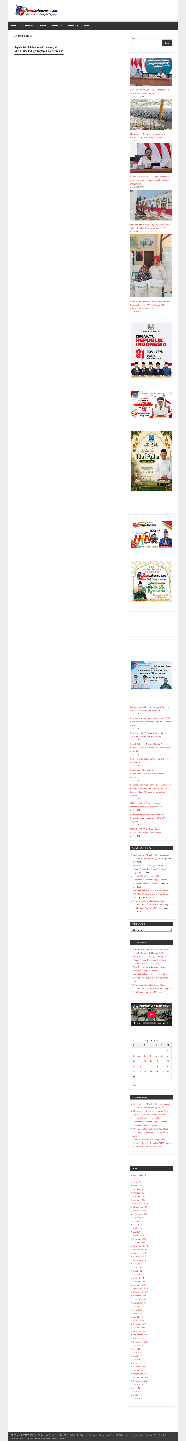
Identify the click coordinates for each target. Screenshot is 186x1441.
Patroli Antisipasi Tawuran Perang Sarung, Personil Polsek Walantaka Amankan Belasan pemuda (150, 747)
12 (145, 1060)
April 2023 (138, 1317)
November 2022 (140, 1334)
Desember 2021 (140, 1373)
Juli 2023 (137, 1306)
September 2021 (141, 1380)
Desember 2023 (140, 1288)
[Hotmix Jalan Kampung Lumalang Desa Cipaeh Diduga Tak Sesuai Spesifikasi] (151, 114)
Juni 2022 (137, 1352)
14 (157, 1060)
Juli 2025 (137, 1221)
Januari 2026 (139, 1199)
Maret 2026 (138, 1192)
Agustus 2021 (139, 1384)
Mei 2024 (137, 1270)
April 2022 (138, 1359)
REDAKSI (87, 25)
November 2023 (140, 1292)
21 (157, 1066)
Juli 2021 (137, 1388)
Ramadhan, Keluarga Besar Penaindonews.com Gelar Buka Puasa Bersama (147, 773)
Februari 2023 (139, 1324)
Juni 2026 (137, 1182)
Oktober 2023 (139, 1295)
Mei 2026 (137, 1185)
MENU (13, 25)
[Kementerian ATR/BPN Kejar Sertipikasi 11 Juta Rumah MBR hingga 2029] (151, 72)
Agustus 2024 (139, 1260)
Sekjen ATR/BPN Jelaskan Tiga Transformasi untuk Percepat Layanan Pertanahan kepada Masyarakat (150, 180)
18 (139, 1066)
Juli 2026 (137, 1178)
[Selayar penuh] (168, 1023)
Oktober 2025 (139, 1210)
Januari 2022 (139, 1370)
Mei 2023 (137, 1313)
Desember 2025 (140, 1203)
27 (151, 1071)
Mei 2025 (137, 1228)
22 (162, 1066)
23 (168, 1066)
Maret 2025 (138, 1235)
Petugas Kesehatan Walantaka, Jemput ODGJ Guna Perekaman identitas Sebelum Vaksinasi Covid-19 (150, 721)
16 (168, 1060)
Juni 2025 (137, 1224)
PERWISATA (57, 25)
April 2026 (138, 1189)
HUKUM (43, 25)
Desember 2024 (140, 1246)
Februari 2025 (139, 1238)
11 (139, 1060)
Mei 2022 (137, 1356)
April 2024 (138, 1274)
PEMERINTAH (28, 25)
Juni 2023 (137, 1309)
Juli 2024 (137, 1263)
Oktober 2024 (139, 1253)
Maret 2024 (138, 1278)
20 (151, 1066)
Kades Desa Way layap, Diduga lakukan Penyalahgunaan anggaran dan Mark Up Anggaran (148, 818)
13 (151, 1060)
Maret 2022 (138, 1363)
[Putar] (134, 1023)
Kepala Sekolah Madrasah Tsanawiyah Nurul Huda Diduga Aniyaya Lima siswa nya (38, 49)
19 (145, 1066)
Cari (133, 37)
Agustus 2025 (139, 1217)
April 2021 (138, 1398)
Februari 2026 (139, 1196)
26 (145, 1071)
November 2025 (140, 1207)
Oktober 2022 (139, 1338)
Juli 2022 (137, 1348)
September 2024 (141, 1256)
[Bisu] (164, 1023)
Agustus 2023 (139, 1302)
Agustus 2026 (139, 1175)
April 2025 (138, 1231)
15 (162, 1060)
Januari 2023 (139, 1327)
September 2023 (141, 1299)
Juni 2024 (137, 1267)
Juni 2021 (137, 1391)
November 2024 (140, 1249)
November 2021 (140, 1377)
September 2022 (141, 1341)
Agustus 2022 (139, 1345)
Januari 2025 (139, 1242)
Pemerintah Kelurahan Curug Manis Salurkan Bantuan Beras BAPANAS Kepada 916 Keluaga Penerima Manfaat (150, 305)
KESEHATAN (73, 25)
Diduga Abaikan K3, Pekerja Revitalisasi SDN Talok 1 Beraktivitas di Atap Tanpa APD (151, 894)
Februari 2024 (139, 1281)
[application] (151, 1014)
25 (139, 1071)
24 (134, 1071)
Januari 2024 (139, 1285)
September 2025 (141, 1214)
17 (134, 1066)
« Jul (133, 1084)
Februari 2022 (139, 1366)
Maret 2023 (138, 1320)
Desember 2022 (140, 1331)
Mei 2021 (137, 1395)
